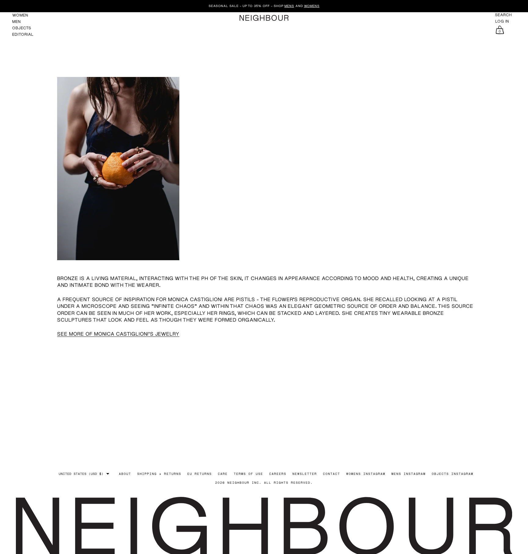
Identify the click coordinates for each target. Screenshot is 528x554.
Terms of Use (248, 474)
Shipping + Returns (159, 474)
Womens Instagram (365, 474)
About (125, 474)
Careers (277, 474)
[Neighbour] (264, 18)
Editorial (23, 34)
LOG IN (502, 21)
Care (223, 474)
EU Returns (199, 474)
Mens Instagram (408, 474)
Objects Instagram (452, 474)
